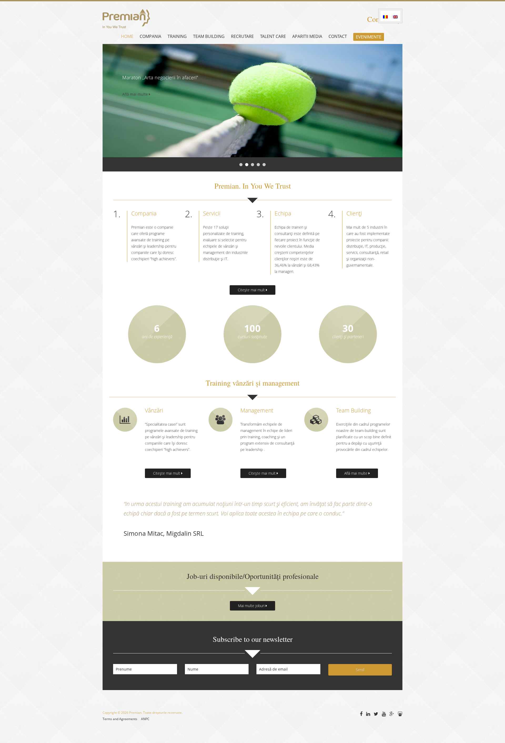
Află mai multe (135, 94)
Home (127, 36)
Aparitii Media (307, 36)
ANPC (145, 719)
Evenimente (368, 37)
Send (360, 669)
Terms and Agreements (120, 719)
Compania (150, 36)
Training (177, 36)
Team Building (209, 36)
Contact (338, 36)
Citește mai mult (252, 289)
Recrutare (242, 36)
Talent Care (273, 36)
